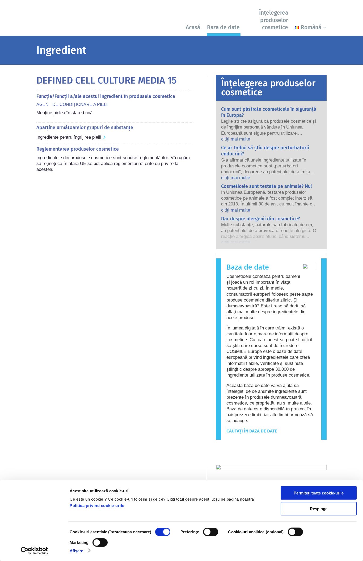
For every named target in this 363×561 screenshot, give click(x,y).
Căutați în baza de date (251, 431)
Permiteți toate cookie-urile (319, 493)
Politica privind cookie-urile (97, 505)
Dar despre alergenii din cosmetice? (260, 219)
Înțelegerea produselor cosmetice (273, 20)
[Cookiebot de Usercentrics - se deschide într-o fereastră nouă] (34, 551)
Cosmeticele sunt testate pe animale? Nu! (266, 186)
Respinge (318, 508)
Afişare (76, 550)
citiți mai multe (235, 139)
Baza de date (223, 27)
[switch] (210, 532)
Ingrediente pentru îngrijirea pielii (68, 137)
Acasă (193, 27)
